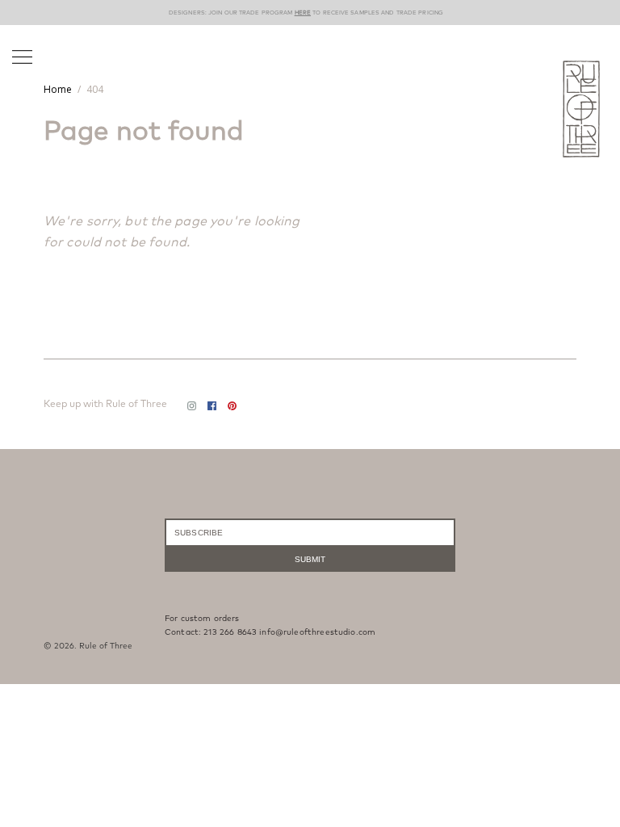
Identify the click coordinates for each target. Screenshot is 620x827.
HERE (303, 12)
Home (58, 89)
